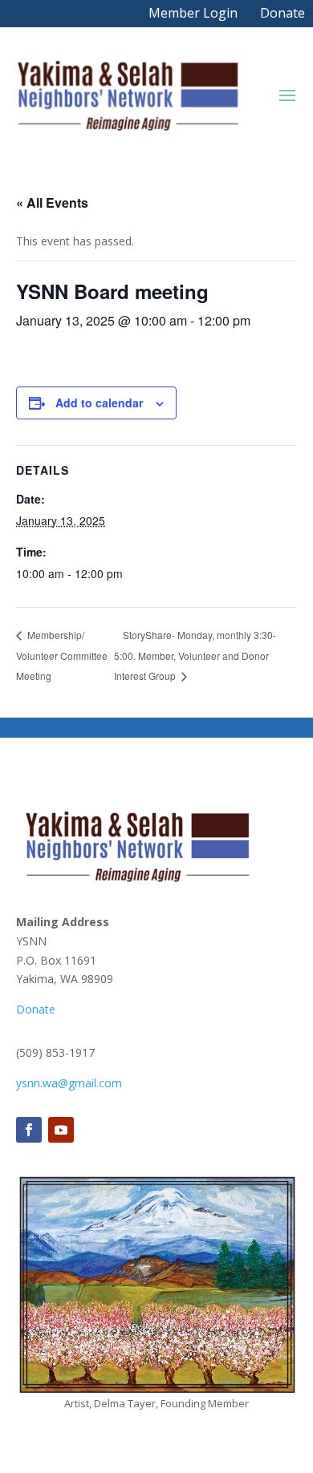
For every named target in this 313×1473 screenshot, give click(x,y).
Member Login (193, 13)
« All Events (52, 202)
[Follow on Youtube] (61, 1130)
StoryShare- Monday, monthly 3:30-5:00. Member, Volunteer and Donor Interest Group (195, 655)
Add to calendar (99, 403)
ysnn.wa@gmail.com (69, 1083)
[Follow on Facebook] (29, 1130)
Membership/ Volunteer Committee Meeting (62, 655)
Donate (282, 13)
